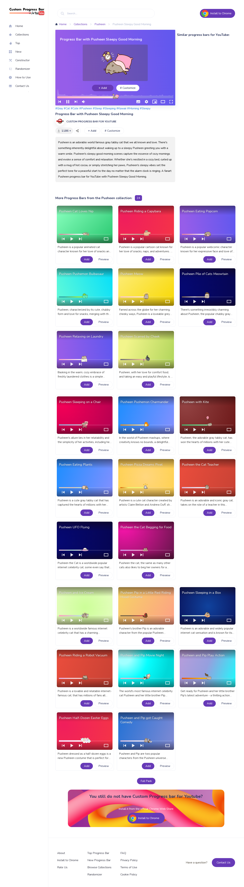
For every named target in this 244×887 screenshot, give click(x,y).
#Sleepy (145, 108)
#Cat (67, 108)
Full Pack (146, 781)
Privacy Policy (129, 860)
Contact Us (223, 863)
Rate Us (62, 867)
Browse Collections (99, 867)
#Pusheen (85, 108)
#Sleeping (109, 108)
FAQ (123, 853)
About (61, 853)
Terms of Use (128, 867)
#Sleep (97, 108)
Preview (103, 259)
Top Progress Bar (98, 853)
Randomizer (94, 874)
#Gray (59, 108)
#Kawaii (121, 108)
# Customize (128, 88)
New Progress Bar (99, 860)
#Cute (74, 108)
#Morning (133, 108)
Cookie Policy (128, 874)
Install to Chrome (67, 860)
